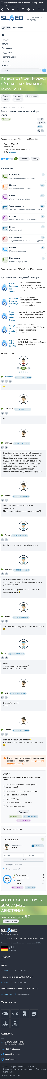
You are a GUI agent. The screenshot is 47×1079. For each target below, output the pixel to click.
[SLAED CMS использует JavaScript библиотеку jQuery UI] (14, 1023)
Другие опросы (25, 820)
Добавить (17, 99)
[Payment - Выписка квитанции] (4, 302)
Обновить (31, 887)
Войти (25, 860)
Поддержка (7, 53)
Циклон (4, 965)
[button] (6, 28)
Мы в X (18, 9)
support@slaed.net (12, 1054)
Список (5, 99)
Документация (27, 1069)
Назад (35, 159)
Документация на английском (39, 9)
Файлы (31, 1067)
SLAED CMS (5, 939)
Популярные (32, 96)
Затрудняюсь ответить (15, 806)
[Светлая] (2, 9)
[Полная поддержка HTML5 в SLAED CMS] (24, 1013)
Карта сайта (8, 1072)
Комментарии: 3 (32, 816)
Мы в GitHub (8, 9)
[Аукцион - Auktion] (4, 329)
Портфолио (41, 1069)
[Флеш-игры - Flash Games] (4, 316)
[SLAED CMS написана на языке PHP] (5, 1013)
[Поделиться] (38, 130)
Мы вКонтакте (23, 9)
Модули (39, 78)
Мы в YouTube (13, 9)
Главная (6, 96)
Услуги (5, 44)
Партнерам (7, 48)
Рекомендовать (44, 9)
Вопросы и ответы (11, 1069)
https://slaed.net (11, 1059)
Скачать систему (11, 921)
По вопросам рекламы (10, 1075)
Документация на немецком (34, 9)
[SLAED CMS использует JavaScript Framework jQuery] (5, 1023)
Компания (6, 66)
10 (10, 381)
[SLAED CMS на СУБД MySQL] (14, 1013)
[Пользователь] (6, 381)
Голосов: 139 (17, 816)
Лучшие (18, 96)
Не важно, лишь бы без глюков (19, 802)
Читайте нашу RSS (28, 9)
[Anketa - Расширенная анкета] (4, 287)
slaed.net (12, 152)
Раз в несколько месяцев (16, 795)
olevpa (6, 970)
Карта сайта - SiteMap (12, 343)
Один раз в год (12, 799)
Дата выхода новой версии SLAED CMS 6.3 (19, 989)
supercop (9, 377)
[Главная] (3, 35)
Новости (5, 61)
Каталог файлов (9, 57)
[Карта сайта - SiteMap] (4, 343)
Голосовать (23, 812)
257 (42, 131)
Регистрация (17, 28)
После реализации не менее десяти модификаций (21, 786)
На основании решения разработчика (22, 791)
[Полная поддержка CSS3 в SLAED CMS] (34, 1013)
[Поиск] (44, 70)
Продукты (6, 39)
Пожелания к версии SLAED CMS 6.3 (17, 977)
